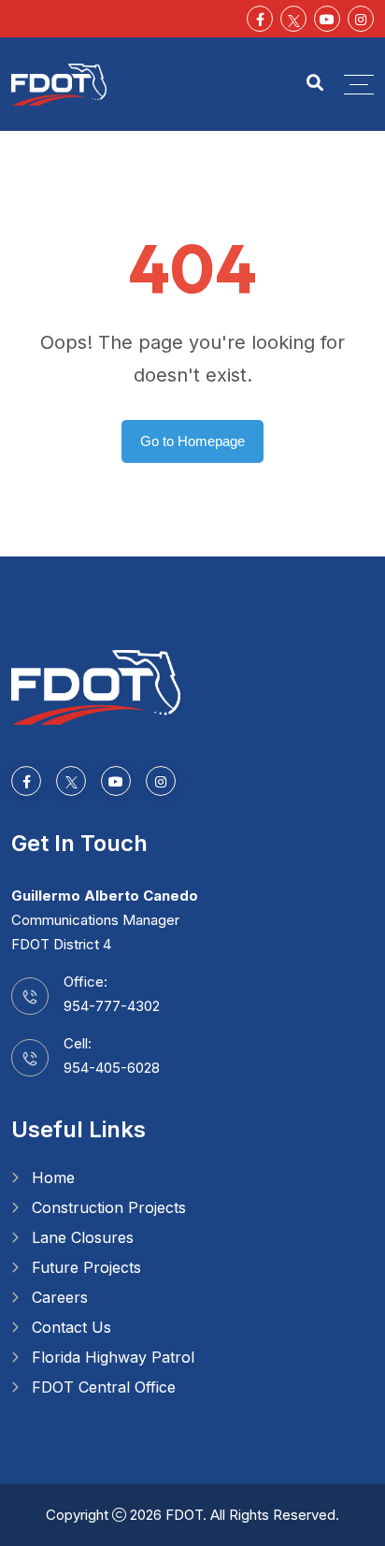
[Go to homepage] (95, 686)
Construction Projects (109, 1207)
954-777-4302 (112, 1006)
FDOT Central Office (104, 1387)
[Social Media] (293, 19)
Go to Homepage (192, 441)
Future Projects (86, 1267)
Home (53, 1177)
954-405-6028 (112, 1067)
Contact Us (71, 1327)
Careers (60, 1297)
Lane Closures (83, 1237)
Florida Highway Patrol (113, 1357)
